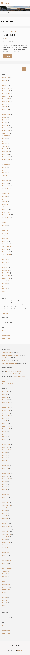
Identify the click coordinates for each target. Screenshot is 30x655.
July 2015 (4, 167)
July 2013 (4, 225)
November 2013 (6, 214)
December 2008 (6, 275)
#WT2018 (10, 383)
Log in (3, 330)
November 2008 (6, 278)
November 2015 (6, 159)
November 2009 (6, 251)
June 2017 (4, 120)
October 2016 (5, 133)
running (19, 31)
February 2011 (6, 238)
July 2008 (4, 283)
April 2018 (4, 106)
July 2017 (4, 117)
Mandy (4, 383)
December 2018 (6, 101)
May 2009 (4, 262)
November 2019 (6, 96)
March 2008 (5, 294)
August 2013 (5, 222)
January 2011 (5, 241)
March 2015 (5, 178)
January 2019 (5, 98)
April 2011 (4, 236)
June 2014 (4, 199)
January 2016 (5, 154)
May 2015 (4, 172)
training (24, 31)
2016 (5, 12)
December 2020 (6, 88)
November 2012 (6, 228)
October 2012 (5, 230)
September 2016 (6, 135)
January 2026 (5, 77)
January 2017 (5, 125)
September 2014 (6, 191)
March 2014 (5, 204)
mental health (12, 31)
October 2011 (5, 233)
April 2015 (4, 175)
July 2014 (4, 196)
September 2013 (6, 220)
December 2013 (6, 212)
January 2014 (5, 209)
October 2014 (5, 188)
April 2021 (4, 80)
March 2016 (5, 149)
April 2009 (4, 265)
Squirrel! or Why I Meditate (13, 373)
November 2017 (6, 114)
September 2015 (6, 164)
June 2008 (4, 286)
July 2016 (4, 138)
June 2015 (4, 170)
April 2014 (4, 201)
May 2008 (4, 288)
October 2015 (5, 162)
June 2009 (4, 259)
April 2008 (4, 291)
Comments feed (6, 335)
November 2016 (6, 130)
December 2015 (6, 156)
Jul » (7, 313)
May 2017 (4, 122)
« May (3, 313)
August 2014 (5, 193)
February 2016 (6, 151)
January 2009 (5, 273)
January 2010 (5, 249)
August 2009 (5, 257)
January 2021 (5, 85)
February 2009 (6, 270)
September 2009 (6, 254)
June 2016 (4, 141)
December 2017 (6, 112)
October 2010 (5, 243)
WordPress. (19, 650)
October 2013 (5, 217)
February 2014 (6, 207)
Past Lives (9, 35)
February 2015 (6, 180)
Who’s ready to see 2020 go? (9, 363)
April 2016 (4, 146)
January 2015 (5, 183)
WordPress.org (6, 338)
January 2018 (5, 109)
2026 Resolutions (6, 352)
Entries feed (5, 333)
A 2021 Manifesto (6, 360)
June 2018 (4, 104)
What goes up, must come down (10, 355)
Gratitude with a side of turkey (14, 371)
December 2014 (6, 185)
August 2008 (5, 280)
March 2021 (5, 83)
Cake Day (4, 358)
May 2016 (4, 143)
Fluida (14, 650)
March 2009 (5, 267)
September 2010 (6, 246)
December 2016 (6, 127)
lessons (6, 31)
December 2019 (6, 93)
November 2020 (6, 91)
